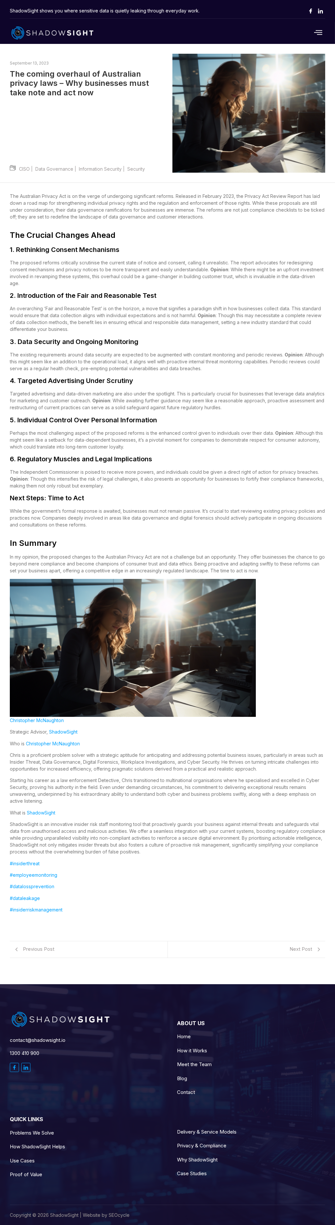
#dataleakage (25, 898)
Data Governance (57, 169)
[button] (294, 33)
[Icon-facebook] (310, 11)
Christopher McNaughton (37, 720)
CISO (27, 169)
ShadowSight (63, 732)
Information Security (103, 169)
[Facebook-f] (14, 1067)
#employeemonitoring (33, 875)
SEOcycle (119, 1215)
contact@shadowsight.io (37, 1040)
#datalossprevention (32, 886)
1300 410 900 (24, 1053)
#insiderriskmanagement (36, 909)
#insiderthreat (25, 863)
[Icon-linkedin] (320, 11)
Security (136, 169)
